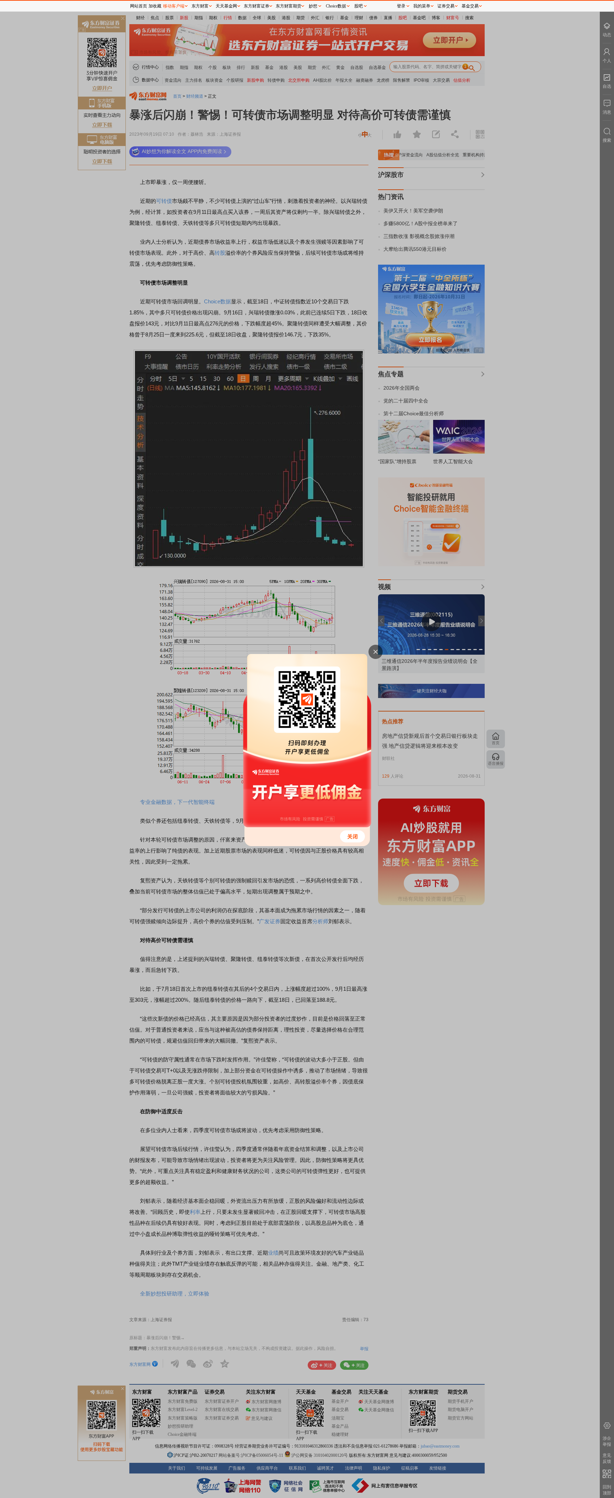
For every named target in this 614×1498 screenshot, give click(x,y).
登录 (401, 6)
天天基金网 (226, 6)
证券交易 (445, 6)
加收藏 (155, 6)
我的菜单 (421, 6)
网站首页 (138, 6)
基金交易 (470, 6)
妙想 (313, 6)
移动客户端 (173, 6)
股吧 (358, 6)
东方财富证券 (256, 6)
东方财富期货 (288, 6)
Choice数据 (336, 6)
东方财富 (200, 6)
